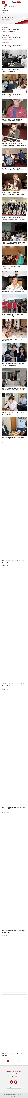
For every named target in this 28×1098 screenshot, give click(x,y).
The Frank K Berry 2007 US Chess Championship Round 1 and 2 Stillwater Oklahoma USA (13, 219)
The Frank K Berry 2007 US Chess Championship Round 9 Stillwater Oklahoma (12, 120)
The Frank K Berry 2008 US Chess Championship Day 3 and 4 (12, 70)
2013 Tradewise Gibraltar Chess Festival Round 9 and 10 (13, 413)
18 (17, 1061)
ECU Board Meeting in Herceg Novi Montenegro (12, 339)
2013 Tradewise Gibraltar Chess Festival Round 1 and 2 (13, 808)
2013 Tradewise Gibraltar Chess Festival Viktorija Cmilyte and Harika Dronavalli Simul (13, 389)
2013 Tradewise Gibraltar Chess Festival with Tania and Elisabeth (13, 364)
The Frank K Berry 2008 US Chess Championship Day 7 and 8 (12, 38)
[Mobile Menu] (3, 2)
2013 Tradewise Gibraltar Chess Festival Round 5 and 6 (13, 561)
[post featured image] (5, 27)
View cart (11, 7)
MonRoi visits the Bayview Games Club (13, 291)
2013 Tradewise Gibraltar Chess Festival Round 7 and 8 (13, 438)
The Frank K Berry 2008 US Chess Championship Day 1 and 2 (12, 95)
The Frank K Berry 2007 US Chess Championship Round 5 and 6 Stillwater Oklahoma (13, 169)
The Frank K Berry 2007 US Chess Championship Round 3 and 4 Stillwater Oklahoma (13, 194)
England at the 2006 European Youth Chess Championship (12, 315)
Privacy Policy (14, 1076)
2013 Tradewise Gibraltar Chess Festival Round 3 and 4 (13, 684)
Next (20, 1061)
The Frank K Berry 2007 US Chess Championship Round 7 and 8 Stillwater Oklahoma (13, 145)
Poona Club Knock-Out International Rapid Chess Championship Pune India (14, 242)
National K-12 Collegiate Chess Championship (11, 267)
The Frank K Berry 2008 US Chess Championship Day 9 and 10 (12, 30)
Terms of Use (14, 1074)
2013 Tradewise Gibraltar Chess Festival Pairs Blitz (13, 1054)
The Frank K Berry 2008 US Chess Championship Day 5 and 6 (12, 45)
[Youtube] (11, 1082)
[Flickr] (15, 1082)
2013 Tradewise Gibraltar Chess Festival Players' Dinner (13, 931)
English (12, 1087)
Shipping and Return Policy (14, 1071)
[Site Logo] (16, 2)
